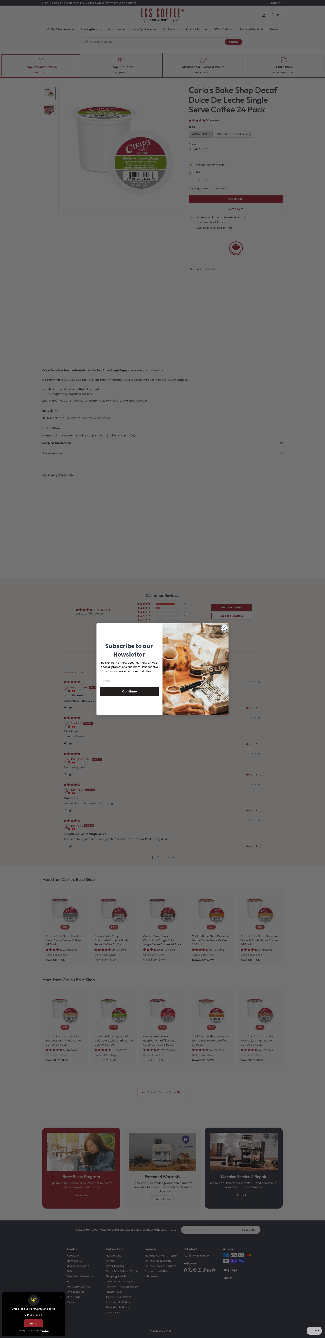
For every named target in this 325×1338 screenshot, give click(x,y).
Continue (129, 691)
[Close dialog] (224, 628)
